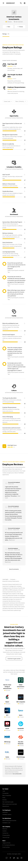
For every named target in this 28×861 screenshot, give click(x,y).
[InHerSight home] (10, 3)
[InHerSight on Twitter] (14, 858)
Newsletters (5, 806)
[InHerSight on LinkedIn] (18, 858)
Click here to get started (13, 658)
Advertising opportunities (9, 820)
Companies (5, 793)
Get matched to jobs (7, 802)
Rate (9, 26)
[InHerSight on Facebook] (10, 858)
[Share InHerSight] (6, 858)
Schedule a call (6, 822)
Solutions (5, 812)
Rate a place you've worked (9, 804)
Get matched (19, 21)
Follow (21, 26)
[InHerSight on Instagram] (21, 858)
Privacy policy (6, 835)
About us (4, 828)
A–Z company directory (8, 845)
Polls (3, 797)
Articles (4, 799)
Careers (4, 831)
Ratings (5, 34)
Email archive (6, 847)
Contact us (5, 833)
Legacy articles (6, 843)
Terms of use (5, 837)
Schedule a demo (6, 814)
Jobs (3, 791)
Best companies (6, 795)
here (19, 610)
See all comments (14, 569)
